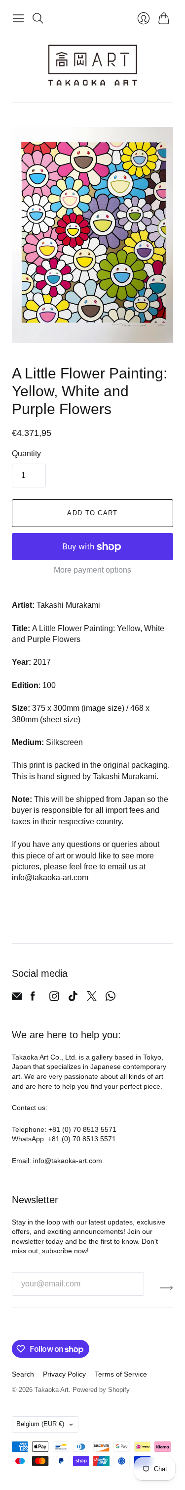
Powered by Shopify (101, 1389)
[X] (92, 998)
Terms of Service (121, 1374)
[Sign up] (166, 1288)
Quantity (26, 453)
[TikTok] (73, 998)
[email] (17, 998)
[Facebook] (33, 998)
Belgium (40, 1424)
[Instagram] (54, 998)
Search (23, 1374)
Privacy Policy (64, 1374)
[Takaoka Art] (92, 65)
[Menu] (18, 18)
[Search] (38, 18)
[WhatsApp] (110, 998)
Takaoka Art (52, 1389)
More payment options (92, 570)
